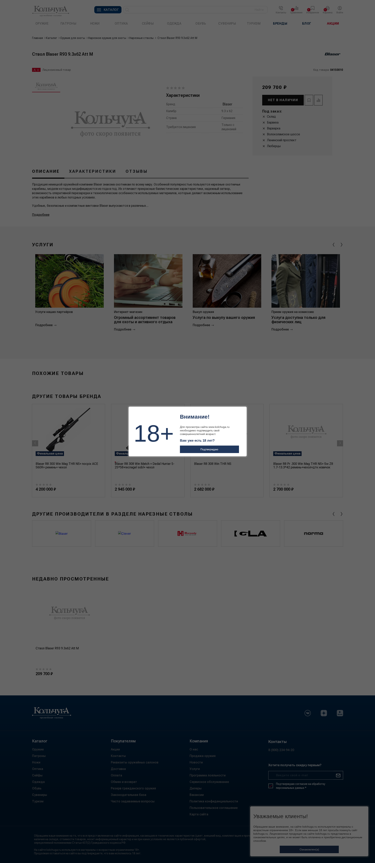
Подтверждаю (209, 449)
